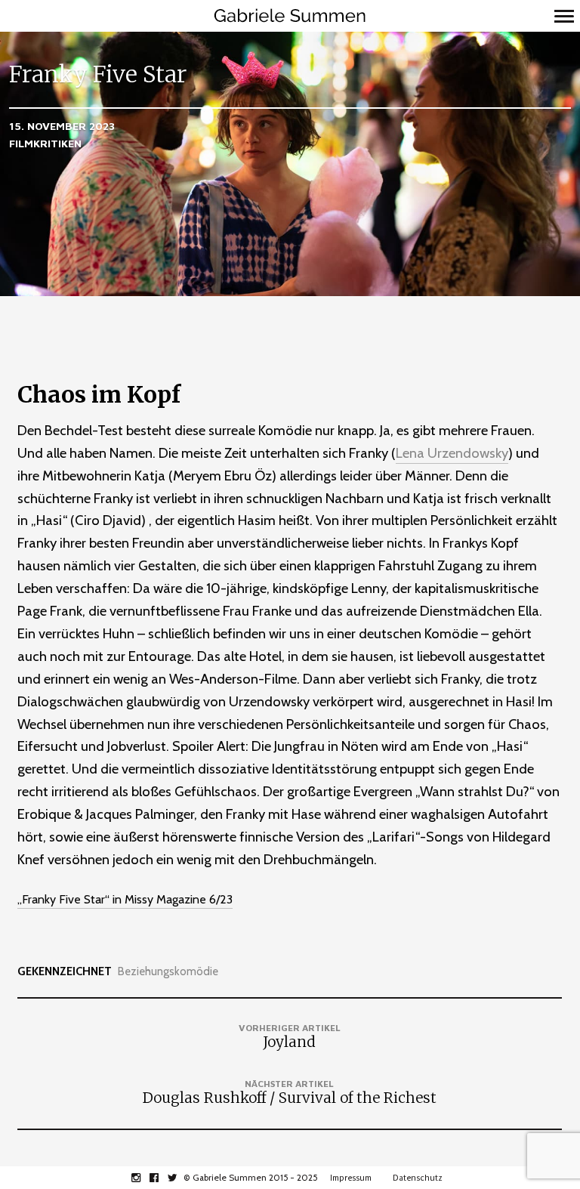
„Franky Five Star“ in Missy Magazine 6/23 (125, 899)
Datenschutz (418, 1177)
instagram (143, 1177)
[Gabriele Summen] (290, 16)
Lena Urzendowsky (452, 453)
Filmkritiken (45, 143)
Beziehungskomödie (168, 971)
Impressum (351, 1177)
